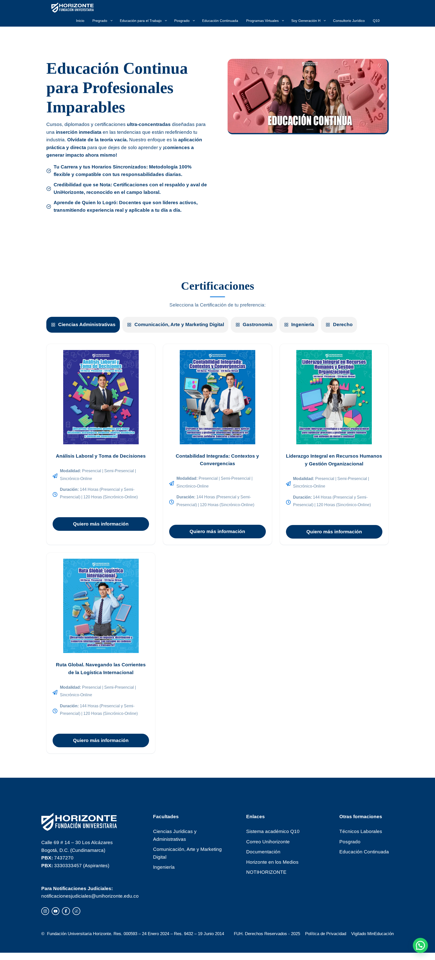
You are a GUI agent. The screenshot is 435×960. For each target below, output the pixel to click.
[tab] (83, 325)
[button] (420, 945)
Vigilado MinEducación (372, 933)
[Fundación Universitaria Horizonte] (72, 7)
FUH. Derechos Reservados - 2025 (267, 933)
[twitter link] (55, 911)
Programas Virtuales (262, 21)
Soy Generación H (305, 21)
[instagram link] (45, 911)
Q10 (376, 21)
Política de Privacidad (325, 933)
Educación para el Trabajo (141, 21)
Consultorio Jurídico (349, 21)
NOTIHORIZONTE (266, 872)
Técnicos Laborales (360, 831)
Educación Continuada (220, 21)
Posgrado (182, 21)
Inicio (80, 21)
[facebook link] (66, 911)
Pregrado (99, 21)
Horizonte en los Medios (272, 862)
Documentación (263, 851)
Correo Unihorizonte (268, 841)
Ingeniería (164, 867)
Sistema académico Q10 (273, 831)
